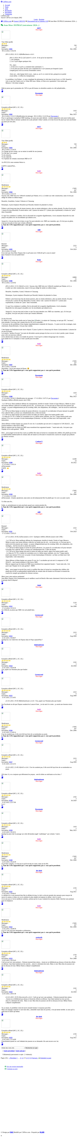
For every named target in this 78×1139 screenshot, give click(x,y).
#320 (10, 860)
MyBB (42, 1132)
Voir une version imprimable (15, 1066)
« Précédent (12, 1058)
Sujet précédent (9, 1051)
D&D (12, 1132)
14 (27, 1058)
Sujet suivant (20, 1051)
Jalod (39, 585)
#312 (10, 606)
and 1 (39, 28)
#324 (10, 992)
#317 (10, 762)
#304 (10, 192)
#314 (10, 666)
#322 (10, 927)
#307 (10, 365)
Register (41, 19)
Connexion (8, 14)
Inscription (8, 12)
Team (6, 7)
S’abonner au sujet (12, 1069)
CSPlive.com (6, 2)
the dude (39, 870)
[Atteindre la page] (45, 1058)
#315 (10, 695)
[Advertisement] (39, 1087)
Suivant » (35, 1058)
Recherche (8, 10)
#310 (10, 494)
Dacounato (39, 93)
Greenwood (39, 615)
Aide (6, 9)
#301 (10, 49)
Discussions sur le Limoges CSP (37, 21)
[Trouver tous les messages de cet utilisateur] (2, 90)
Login (36, 19)
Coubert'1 (39, 441)
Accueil (7, 5)
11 (21, 1058)
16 (31, 1058)
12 (23, 1058)
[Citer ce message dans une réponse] (2, 91)
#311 (10, 531)
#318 (10, 800)
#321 (10, 892)
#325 (10, 1037)
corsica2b (39, 937)
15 (29, 1058)
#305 (10, 249)
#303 (10, 148)
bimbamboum (39, 645)
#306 (10, 281)
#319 (10, 830)
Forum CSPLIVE (19, 21)
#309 (10, 462)
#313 (10, 636)
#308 (10, 396)
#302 (10, 114)
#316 (10, 730)
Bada (39, 260)
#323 (10, 958)
